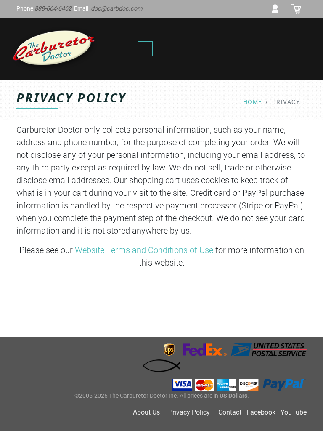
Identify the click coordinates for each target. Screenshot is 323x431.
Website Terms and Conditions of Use (144, 250)
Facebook (260, 412)
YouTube (294, 412)
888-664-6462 (52, 8)
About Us (146, 412)
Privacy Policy (189, 412)
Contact (229, 412)
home (252, 102)
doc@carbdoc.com (117, 8)
